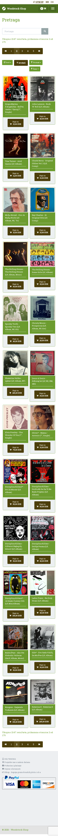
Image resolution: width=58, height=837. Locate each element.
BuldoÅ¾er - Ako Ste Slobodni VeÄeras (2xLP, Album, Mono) (14, 655)
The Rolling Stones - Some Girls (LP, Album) (42, 270)
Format (36, 62)
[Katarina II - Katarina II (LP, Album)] (42, 692)
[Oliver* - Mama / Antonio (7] (42, 417)
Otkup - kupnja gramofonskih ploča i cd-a (22, 772)
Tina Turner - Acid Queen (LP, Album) (13, 162)
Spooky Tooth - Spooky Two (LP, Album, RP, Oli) (12, 327)
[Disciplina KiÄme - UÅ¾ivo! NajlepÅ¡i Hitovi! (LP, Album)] (16, 528)
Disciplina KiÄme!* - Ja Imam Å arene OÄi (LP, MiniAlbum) (14, 601)
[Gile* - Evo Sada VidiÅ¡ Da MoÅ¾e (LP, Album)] (42, 637)
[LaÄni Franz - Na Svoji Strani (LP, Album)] (42, 583)
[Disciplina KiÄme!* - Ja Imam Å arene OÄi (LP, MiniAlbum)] (16, 583)
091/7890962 (10, 759)
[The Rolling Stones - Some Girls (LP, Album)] (42, 254)
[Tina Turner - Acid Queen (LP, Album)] (16, 146)
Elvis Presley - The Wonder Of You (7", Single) (14, 435)
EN (52, 2)
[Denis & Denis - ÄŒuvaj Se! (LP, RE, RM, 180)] (42, 363)
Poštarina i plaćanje (12, 765)
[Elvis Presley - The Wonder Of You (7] (16, 417)
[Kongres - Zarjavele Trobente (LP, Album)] (16, 692)
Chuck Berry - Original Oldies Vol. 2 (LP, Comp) (42, 163)
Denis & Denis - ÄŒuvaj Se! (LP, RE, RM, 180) (42, 381)
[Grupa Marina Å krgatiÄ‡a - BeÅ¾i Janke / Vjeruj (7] (16, 88)
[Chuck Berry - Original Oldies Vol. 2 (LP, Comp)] (42, 145)
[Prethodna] (5, 51)
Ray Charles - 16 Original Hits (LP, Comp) (40, 218)
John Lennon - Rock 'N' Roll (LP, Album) (41, 105)
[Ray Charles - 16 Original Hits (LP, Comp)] (42, 200)
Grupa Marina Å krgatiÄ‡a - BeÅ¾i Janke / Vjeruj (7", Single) (14, 108)
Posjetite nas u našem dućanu (17, 762)
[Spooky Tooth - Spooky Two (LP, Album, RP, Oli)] (16, 308)
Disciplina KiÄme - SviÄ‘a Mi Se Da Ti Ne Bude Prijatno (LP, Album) (41, 490)
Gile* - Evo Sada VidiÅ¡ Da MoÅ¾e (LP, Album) (42, 654)
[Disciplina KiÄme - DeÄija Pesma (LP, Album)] (42, 528)
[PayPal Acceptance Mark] (29, 782)
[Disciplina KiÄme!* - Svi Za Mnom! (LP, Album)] (16, 471)
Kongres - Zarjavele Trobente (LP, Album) (14, 708)
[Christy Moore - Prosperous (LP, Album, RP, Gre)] (42, 308)
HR (47, 2)
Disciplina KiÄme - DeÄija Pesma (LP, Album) (41, 546)
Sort (7, 62)
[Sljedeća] (39, 51)
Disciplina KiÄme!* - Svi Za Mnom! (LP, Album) (14, 489)
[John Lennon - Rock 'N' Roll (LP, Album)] (42, 88)
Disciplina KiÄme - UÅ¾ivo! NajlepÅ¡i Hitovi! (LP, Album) (14, 546)
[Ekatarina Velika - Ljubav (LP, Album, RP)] (16, 363)
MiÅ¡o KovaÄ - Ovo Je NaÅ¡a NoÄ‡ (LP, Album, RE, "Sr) (15, 218)
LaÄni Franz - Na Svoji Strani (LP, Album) (42, 599)
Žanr (35, 69)
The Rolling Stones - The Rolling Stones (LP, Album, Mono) (14, 272)
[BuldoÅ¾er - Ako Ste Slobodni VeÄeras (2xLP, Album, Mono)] (16, 637)
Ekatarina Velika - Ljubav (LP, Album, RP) (15, 379)
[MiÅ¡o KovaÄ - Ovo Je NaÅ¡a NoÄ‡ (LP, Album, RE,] (16, 200)
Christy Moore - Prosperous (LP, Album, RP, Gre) (39, 326)
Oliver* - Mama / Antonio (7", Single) (41, 434)
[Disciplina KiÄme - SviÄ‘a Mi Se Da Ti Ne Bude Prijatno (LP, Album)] (42, 471)
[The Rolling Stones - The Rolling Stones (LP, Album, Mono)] (16, 254)
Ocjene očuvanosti (12, 769)
